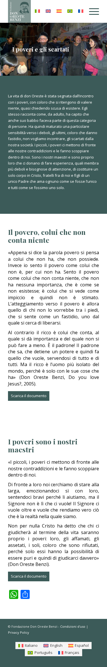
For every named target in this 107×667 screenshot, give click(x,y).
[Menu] (91, 11)
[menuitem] (23, 11)
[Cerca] (23, 11)
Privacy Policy (18, 632)
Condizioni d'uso (72, 626)
